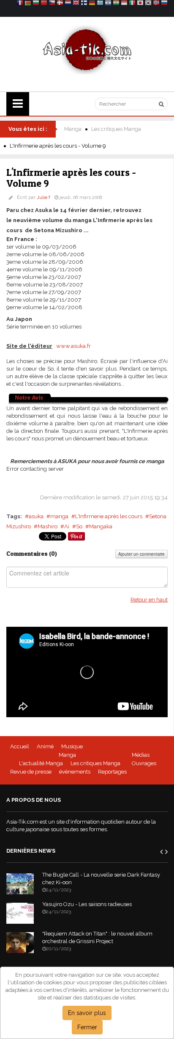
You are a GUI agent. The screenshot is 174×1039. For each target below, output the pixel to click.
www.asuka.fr (73, 346)
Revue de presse (31, 772)
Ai (66, 526)
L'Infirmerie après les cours (108, 516)
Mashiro (47, 526)
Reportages (112, 772)
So (79, 526)
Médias (141, 755)
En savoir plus (87, 1013)
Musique (72, 746)
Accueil (19, 746)
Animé (45, 746)
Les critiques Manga (116, 129)
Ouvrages (144, 763)
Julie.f (43, 197)
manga (59, 516)
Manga (73, 129)
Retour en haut (149, 599)
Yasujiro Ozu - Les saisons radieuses (87, 904)
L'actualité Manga (41, 763)
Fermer (87, 1027)
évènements (74, 772)
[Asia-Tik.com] (87, 49)
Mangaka (100, 526)
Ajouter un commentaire (141, 554)
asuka (36, 516)
